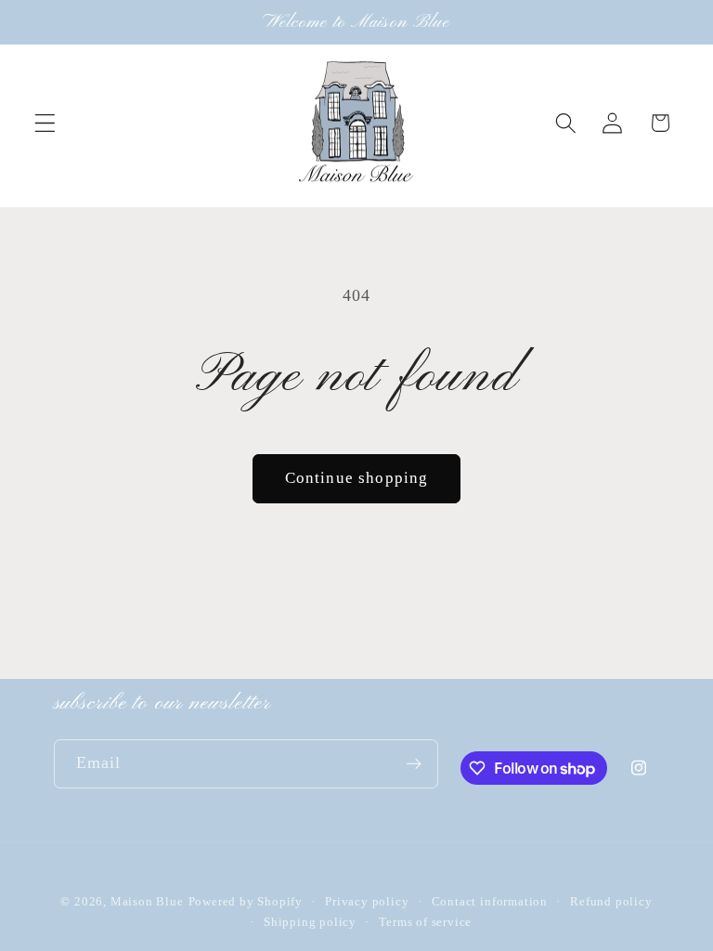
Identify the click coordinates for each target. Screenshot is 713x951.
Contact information (490, 901)
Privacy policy (366, 901)
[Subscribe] (413, 764)
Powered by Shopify (246, 901)
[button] (45, 123)
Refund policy (611, 901)
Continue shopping (357, 478)
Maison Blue (147, 901)
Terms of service (425, 922)
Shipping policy (310, 922)
